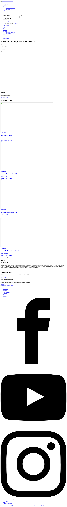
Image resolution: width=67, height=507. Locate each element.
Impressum (5, 501)
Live (4, 3)
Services (5, 6)
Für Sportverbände (9, 9)
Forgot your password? (8, 21)
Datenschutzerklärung (7, 503)
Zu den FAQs (3, 277)
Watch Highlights (4, 97)
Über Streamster (6, 292)
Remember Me (7, 18)
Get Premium (6, 25)
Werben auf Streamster (10, 8)
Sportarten (5, 5)
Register (16, 23)
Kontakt (4, 296)
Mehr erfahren (3, 269)
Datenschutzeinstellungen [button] (6, 505)
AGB (4, 502)
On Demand (5, 4)
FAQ (4, 10)
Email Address (6, 15)
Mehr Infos (3, 284)
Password (5, 16)
